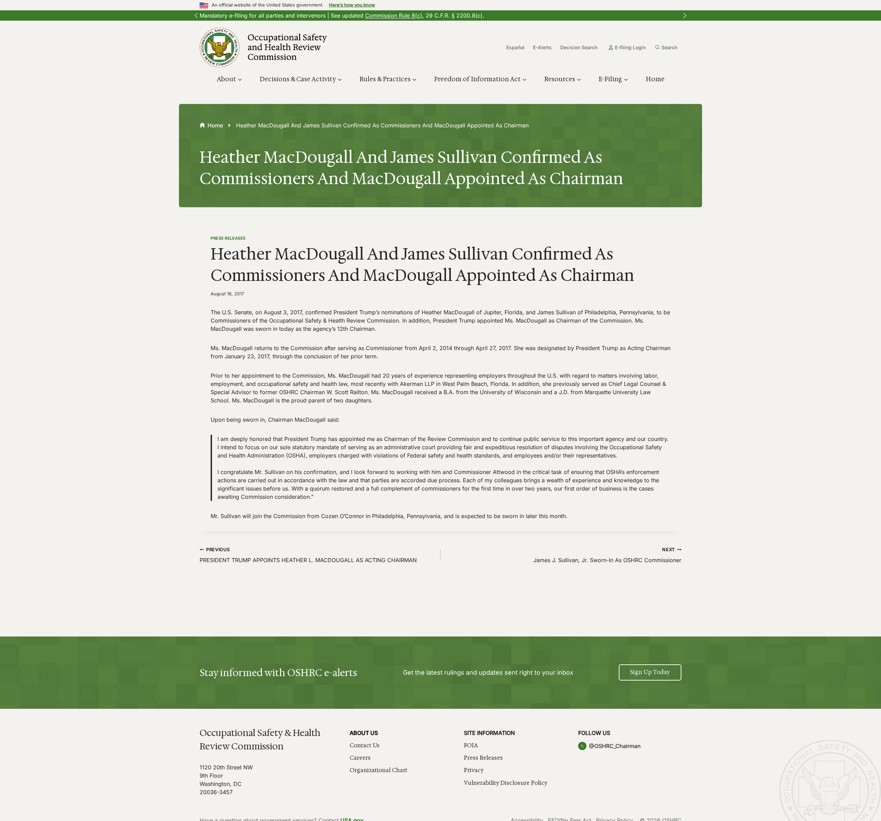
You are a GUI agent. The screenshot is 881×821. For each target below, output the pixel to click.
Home (655, 79)
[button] (196, 15)
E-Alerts (542, 47)
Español (515, 47)
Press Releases (228, 238)
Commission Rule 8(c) (393, 15)
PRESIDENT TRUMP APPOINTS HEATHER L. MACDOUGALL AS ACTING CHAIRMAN (308, 555)
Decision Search (578, 47)
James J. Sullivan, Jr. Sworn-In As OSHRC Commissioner (607, 555)
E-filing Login (630, 47)
